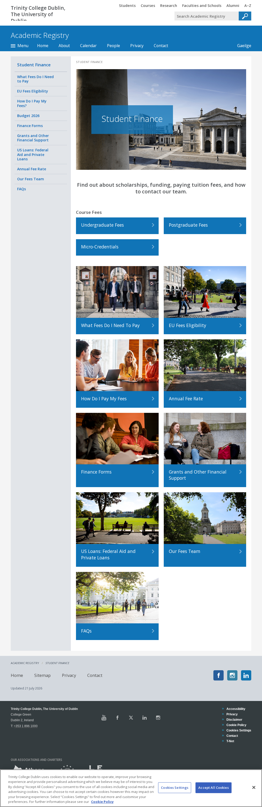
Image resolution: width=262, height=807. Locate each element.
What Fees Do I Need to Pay (35, 79)
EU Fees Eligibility (32, 91)
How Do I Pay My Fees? (32, 103)
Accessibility (235, 708)
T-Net (230, 741)
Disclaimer (234, 719)
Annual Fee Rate (31, 168)
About (64, 45)
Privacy (137, 45)
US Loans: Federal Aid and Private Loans (32, 154)
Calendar (88, 45)
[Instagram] (232, 675)
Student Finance (34, 65)
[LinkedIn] (246, 675)
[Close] (253, 787)
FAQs (21, 188)
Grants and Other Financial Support (33, 138)
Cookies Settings (174, 787)
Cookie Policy (236, 725)
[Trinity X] (131, 717)
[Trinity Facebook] (117, 717)
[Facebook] (218, 675)
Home (42, 45)
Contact (161, 45)
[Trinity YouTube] (103, 717)
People (113, 45)
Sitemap (42, 675)
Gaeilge (241, 45)
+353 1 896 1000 (26, 726)
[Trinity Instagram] (158, 717)
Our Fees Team (30, 178)
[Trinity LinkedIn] (144, 717)
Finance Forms (30, 125)
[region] (131, 788)
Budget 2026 (28, 115)
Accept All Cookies (213, 787)
